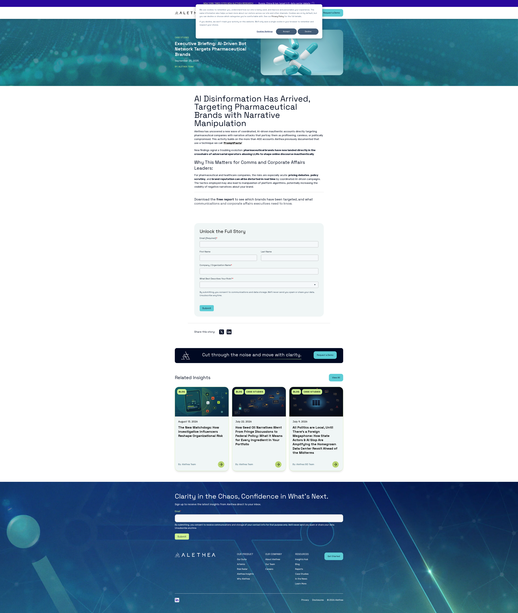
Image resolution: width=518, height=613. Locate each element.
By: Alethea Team (184, 66)
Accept (286, 31)
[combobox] (259, 285)
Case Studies (182, 37)
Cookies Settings (265, 31)
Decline (308, 31)
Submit (206, 308)
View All (336, 377)
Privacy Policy (278, 16)
